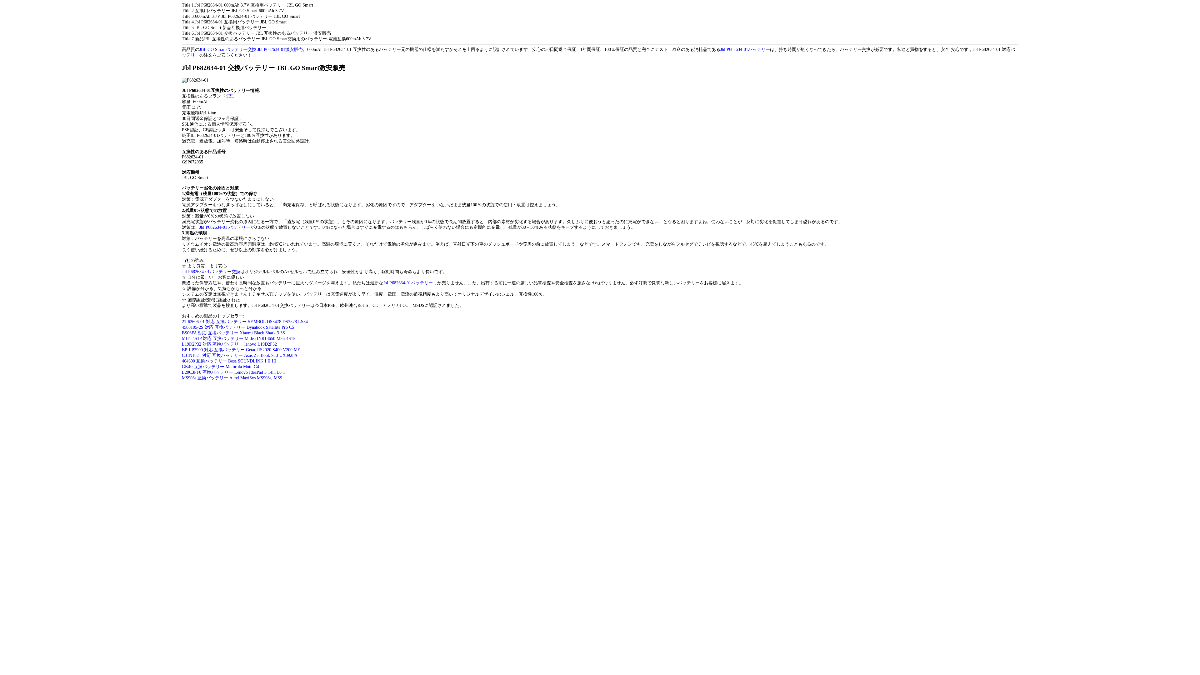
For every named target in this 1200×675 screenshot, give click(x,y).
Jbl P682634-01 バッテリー (224, 227)
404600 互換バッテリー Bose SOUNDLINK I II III (229, 361)
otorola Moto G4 (244, 366)
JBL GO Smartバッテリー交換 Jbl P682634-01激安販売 (251, 49)
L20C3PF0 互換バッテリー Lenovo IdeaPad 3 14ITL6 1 (233, 372)
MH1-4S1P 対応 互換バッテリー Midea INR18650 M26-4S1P (239, 338)
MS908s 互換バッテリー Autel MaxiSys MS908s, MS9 (232, 378)
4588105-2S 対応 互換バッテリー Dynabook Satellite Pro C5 (238, 327)
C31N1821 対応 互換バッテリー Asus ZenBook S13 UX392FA (240, 355)
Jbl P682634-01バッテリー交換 (211, 271)
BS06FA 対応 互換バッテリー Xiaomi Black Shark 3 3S (233, 333)
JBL (230, 96)
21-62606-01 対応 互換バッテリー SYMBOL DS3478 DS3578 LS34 (245, 321)
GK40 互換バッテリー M (205, 366)
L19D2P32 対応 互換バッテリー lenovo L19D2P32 (229, 344)
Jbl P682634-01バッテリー (745, 49)
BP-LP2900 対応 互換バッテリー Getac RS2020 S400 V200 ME (241, 350)
